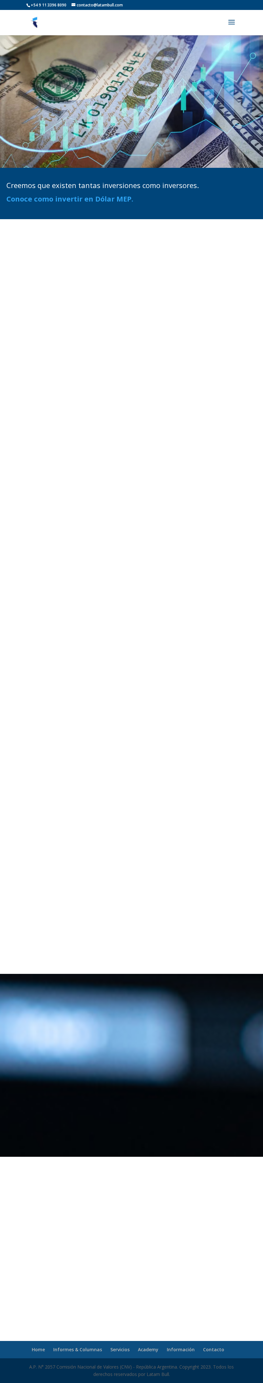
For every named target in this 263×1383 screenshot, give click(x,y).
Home (38, 1349)
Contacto (213, 1349)
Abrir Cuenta (131, 681)
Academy (148, 1349)
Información (181, 1349)
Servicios (120, 1349)
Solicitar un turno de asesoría (131, 1290)
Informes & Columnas (77, 1349)
